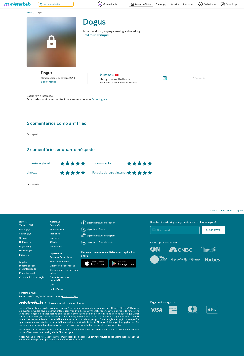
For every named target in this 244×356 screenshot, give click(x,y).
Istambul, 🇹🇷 (111, 75)
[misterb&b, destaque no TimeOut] (208, 249)
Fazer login (98, 99)
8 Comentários (48, 81)
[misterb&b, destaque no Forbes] (212, 260)
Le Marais (134, 316)
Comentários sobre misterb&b (59, 279)
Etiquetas (24, 255)
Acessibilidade (57, 229)
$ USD (213, 210)
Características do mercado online (64, 272)
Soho (36, 316)
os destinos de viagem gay (85, 319)
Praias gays (24, 229)
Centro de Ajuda (70, 296)
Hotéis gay (188, 4)
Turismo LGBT (26, 225)
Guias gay (161, 4)
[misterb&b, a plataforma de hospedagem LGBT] (17, 4)
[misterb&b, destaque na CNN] (155, 249)
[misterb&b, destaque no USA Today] (158, 259)
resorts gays (106, 311)
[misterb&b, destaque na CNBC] (180, 249)
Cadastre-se (210, 4)
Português (226, 210)
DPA (52, 284)
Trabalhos (55, 233)
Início (29, 12)
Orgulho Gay (25, 246)
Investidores (56, 246)
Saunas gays (25, 233)
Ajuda (240, 210)
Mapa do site (75, 339)
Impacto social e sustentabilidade (27, 267)
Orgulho (175, 4)
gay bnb (119, 322)
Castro (100, 316)
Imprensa (54, 238)
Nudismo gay (25, 250)
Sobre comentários (59, 261)
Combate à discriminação (31, 277)
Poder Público (57, 289)
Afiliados (54, 242)
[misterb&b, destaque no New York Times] (185, 260)
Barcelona (85, 316)
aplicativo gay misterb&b (108, 325)
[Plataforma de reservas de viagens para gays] (31, 302)
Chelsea (30, 319)
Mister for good (27, 273)
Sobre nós (55, 225)
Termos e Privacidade (61, 257)
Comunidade (110, 4)
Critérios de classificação (62, 265)
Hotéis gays (25, 242)
